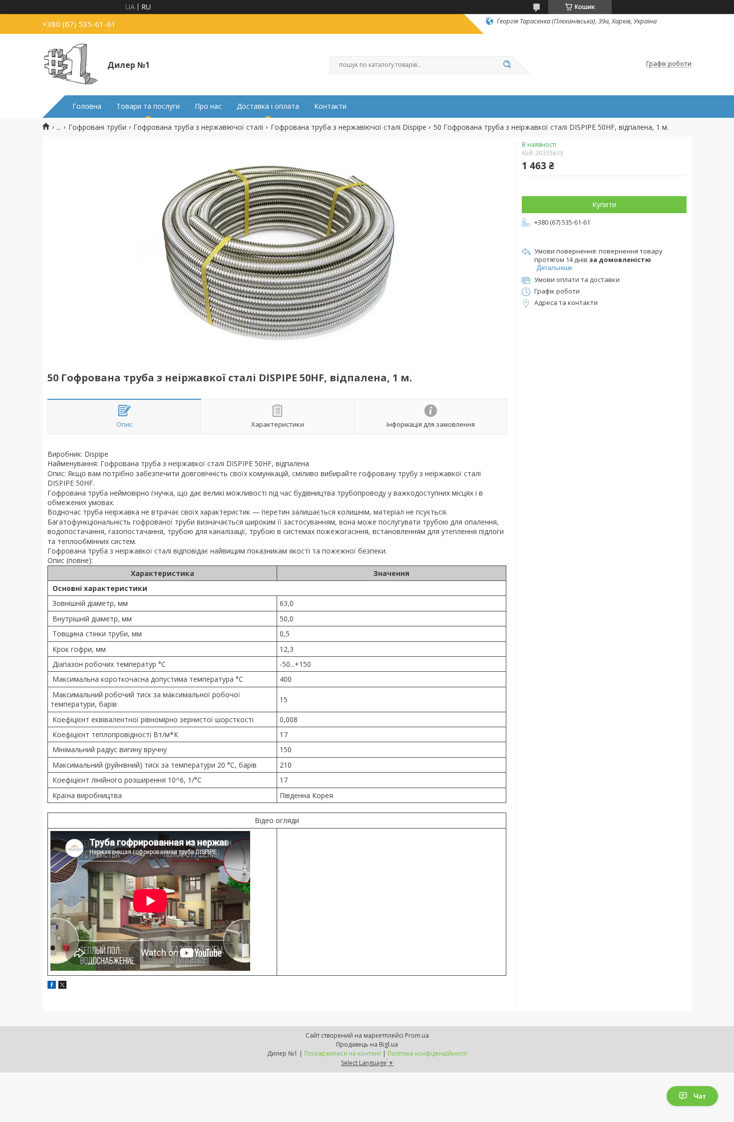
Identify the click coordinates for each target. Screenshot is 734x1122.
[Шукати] (507, 65)
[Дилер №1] (70, 64)
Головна (86, 106)
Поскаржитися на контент (342, 1053)
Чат (700, 1096)
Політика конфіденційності (427, 1053)
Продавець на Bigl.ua (367, 1044)
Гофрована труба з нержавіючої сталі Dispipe (348, 127)
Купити (604, 204)
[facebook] (51, 986)
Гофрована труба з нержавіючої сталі (198, 127)
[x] (62, 986)
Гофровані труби (97, 127)
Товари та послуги (148, 106)
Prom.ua (417, 1035)
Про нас (208, 106)
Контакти (330, 106)
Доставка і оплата (268, 106)
